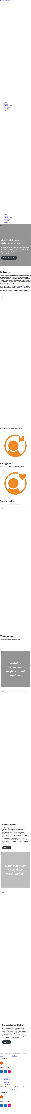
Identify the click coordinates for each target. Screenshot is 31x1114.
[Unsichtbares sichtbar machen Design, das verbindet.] (5, 2)
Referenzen (7, 10)
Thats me (6, 6)
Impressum (6, 883)
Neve (1, 861)
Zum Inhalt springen (5, 0)
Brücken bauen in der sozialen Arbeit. (11, 309)
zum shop (6, 653)
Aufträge (18, 93)
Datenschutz (7, 885)
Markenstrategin (8, 8)
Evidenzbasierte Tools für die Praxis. (11, 445)
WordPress (14, 861)
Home (5, 5)
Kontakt (6, 13)
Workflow (6, 11)
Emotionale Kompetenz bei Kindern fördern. (13, 272)
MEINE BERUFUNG (9, 63)
